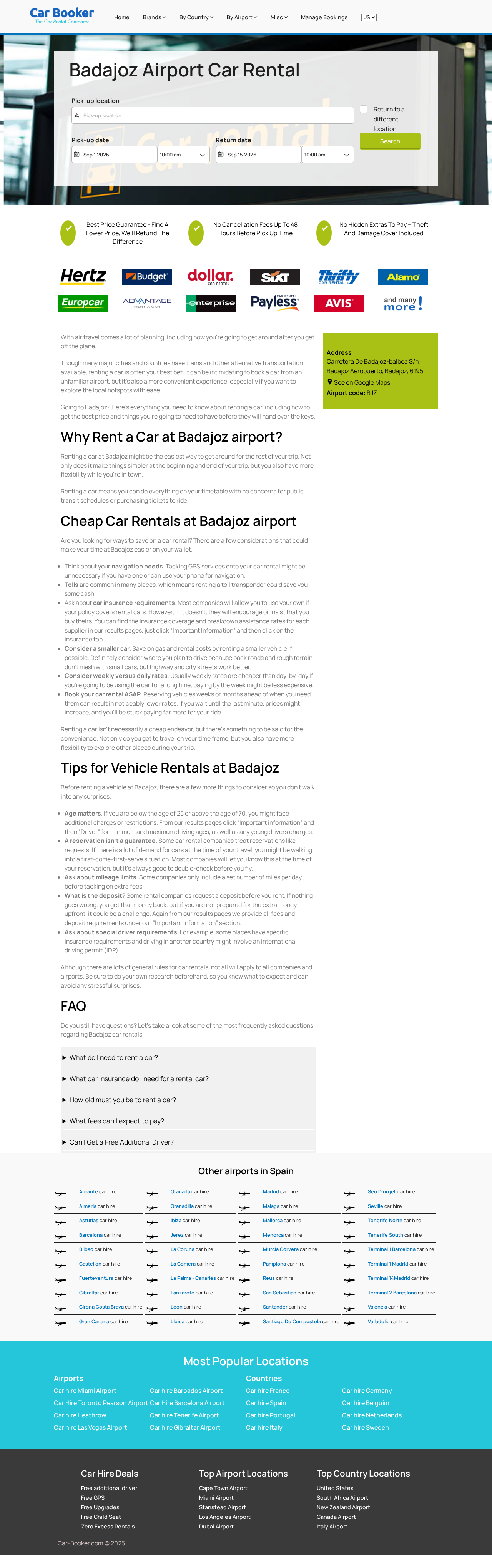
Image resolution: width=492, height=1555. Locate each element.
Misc (277, 17)
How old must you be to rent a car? (123, 1099)
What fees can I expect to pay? (117, 1120)
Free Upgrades (100, 1507)
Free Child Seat (101, 1516)
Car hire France (267, 1390)
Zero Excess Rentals (108, 1526)
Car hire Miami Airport (85, 1390)
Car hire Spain (266, 1402)
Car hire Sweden (365, 1427)
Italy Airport (332, 1526)
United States (335, 1488)
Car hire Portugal (270, 1414)
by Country (195, 17)
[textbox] (212, 115)
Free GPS (93, 1497)
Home (122, 17)
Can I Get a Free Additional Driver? (122, 1141)
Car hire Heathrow (80, 1414)
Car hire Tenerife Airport (184, 1414)
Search (390, 141)
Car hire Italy (264, 1427)
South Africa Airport (342, 1497)
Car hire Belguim (365, 1402)
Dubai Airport (216, 1526)
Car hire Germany (367, 1390)
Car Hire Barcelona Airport (187, 1402)
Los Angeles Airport (225, 1516)
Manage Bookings (324, 17)
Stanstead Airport (222, 1507)
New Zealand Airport (343, 1507)
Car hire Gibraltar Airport (185, 1427)
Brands (153, 17)
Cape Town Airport (223, 1488)
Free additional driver (109, 1488)
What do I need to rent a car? (114, 1057)
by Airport (240, 17)
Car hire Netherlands (372, 1414)
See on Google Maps (362, 382)
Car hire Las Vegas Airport (90, 1427)
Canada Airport (336, 1516)
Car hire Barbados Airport (186, 1390)
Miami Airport (216, 1497)
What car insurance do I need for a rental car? (139, 1078)
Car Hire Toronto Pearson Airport (101, 1402)
